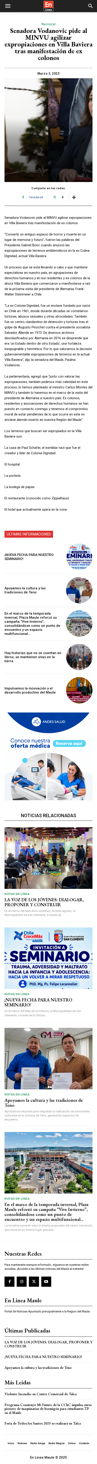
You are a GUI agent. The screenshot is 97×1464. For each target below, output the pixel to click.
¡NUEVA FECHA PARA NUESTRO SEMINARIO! (38, 1002)
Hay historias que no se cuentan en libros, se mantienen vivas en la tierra (33, 657)
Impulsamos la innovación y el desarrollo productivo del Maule (30, 690)
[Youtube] (46, 1281)
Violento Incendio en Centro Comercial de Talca (40, 1394)
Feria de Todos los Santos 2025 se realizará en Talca (43, 1423)
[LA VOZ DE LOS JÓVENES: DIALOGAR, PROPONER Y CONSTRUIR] (48, 858)
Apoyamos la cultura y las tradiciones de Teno (25, 590)
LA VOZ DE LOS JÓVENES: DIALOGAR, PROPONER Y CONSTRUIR (44, 902)
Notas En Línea (17, 893)
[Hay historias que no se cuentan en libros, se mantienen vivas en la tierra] (79, 657)
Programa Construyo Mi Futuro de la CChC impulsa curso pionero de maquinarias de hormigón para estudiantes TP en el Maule (48, 1408)
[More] (74, 197)
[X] (34, 1281)
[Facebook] (9, 1281)
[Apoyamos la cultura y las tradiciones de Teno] (79, 590)
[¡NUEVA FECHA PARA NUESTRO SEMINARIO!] (79, 557)
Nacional (49, 24)
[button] (7, 6)
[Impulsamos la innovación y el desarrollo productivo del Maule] (79, 690)
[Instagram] (22, 1281)
